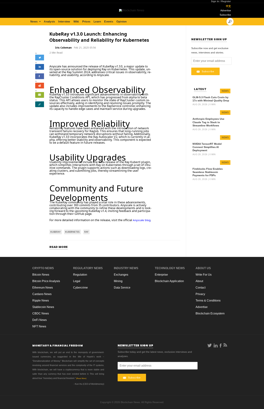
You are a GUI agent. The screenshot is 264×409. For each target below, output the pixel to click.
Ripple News (40, 300)
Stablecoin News (43, 307)
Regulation (80, 274)
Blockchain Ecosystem (210, 313)
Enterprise (161, 274)
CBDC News (40, 313)
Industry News (126, 268)
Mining (118, 281)
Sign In (215, 1)
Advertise (225, 10)
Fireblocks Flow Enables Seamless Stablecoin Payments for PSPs (208, 172)
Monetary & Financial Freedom (57, 345)
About (199, 281)
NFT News (39, 326)
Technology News (170, 268)
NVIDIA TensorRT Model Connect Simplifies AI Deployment (207, 147)
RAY (86, 231)
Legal (76, 281)
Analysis (49, 21)
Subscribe (225, 14)
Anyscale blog (141, 220)
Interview (64, 21)
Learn (97, 21)
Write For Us (204, 274)
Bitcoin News (40, 274)
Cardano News (42, 294)
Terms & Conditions (208, 300)
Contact (200, 287)
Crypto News (43, 268)
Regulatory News (88, 268)
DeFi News (39, 319)
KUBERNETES (72, 231)
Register (226, 1)
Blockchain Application (169, 281)
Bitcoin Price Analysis (46, 281)
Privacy (200, 294)
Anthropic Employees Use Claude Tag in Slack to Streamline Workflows (208, 122)
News (34, 21)
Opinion (121, 21)
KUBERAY (55, 231)
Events (108, 21)
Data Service (122, 287)
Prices (86, 21)
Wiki (76, 21)
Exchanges (121, 274)
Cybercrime (80, 287)
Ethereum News (42, 287)
